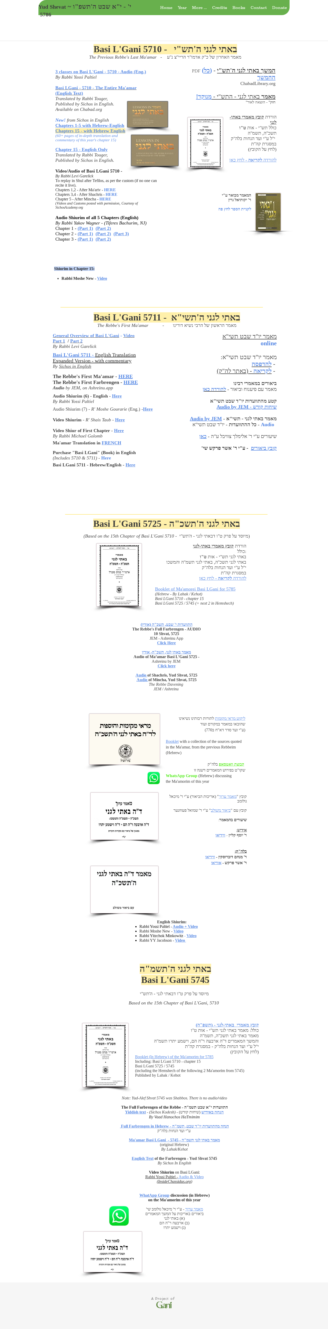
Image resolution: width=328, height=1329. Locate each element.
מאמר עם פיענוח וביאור (253, 389)
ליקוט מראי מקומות (230, 718)
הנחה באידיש (212, 1112)
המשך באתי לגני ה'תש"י (246, 70)
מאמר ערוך (228, 796)
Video (180, 940)
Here (119, 430)
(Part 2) (103, 228)
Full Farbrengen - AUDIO (178, 629)
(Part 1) (85, 228)
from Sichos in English (82, 120)
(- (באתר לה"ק (244, 371)
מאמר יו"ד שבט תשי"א (249, 357)
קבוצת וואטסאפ (231, 764)
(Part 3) (121, 233)
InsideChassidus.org (174, 1181)
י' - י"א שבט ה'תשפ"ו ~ (98, 6)
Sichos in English (97, 103)
